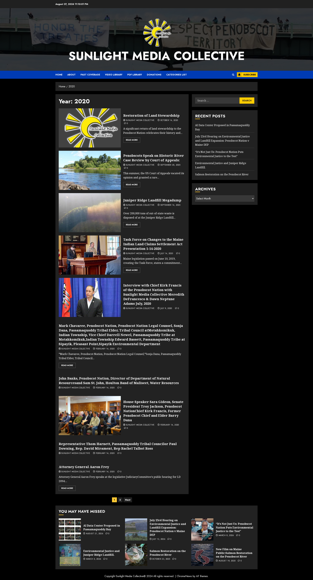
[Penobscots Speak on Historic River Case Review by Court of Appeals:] (90, 170)
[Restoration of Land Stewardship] (90, 127)
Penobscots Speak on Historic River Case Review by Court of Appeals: (153, 157)
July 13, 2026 (158, 539)
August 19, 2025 (227, 561)
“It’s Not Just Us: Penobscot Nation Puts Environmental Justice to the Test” (234, 527)
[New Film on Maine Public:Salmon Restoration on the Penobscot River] (202, 555)
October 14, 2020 (169, 120)
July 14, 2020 (166, 253)
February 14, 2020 (105, 349)
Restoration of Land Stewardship (151, 115)
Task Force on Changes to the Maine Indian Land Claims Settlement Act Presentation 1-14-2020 (153, 244)
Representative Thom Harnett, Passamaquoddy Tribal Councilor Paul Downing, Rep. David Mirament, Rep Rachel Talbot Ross (118, 446)
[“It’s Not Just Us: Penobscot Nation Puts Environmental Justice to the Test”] (202, 529)
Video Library (113, 74)
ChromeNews (184, 576)
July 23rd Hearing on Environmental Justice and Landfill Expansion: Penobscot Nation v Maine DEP (222, 141)
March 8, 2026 (226, 535)
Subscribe (249, 74)
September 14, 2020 (170, 205)
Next (127, 499)
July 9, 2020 (166, 308)
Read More (132, 140)
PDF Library (134, 74)
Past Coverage (90, 74)
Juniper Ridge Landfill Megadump (152, 200)
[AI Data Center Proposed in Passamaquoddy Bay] (70, 529)
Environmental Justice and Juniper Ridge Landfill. (101, 552)
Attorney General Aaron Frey (84, 467)
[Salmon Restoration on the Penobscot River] (136, 555)
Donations (154, 74)
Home (58, 74)
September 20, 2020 (170, 165)
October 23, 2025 (161, 559)
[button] (233, 75)
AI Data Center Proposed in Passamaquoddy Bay (101, 527)
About (71, 74)
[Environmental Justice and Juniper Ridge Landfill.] (70, 555)
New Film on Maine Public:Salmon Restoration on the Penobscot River (234, 552)
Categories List (176, 74)
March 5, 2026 (93, 559)
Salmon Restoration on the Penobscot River (222, 174)
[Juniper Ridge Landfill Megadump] (90, 212)
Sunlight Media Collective (156, 55)
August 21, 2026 (94, 533)
